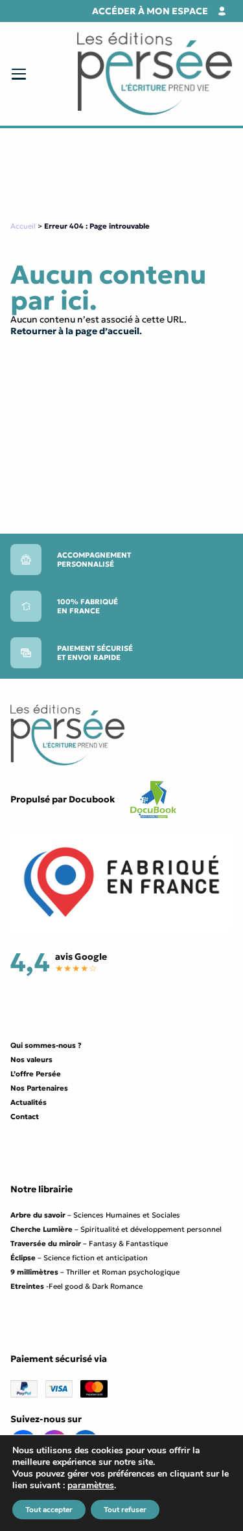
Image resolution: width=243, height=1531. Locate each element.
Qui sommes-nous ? (46, 1045)
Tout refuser (125, 1509)
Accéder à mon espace (150, 11)
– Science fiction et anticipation (79, 1257)
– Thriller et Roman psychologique (94, 1271)
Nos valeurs (31, 1059)
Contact (24, 1116)
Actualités (28, 1102)
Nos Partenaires (39, 1088)
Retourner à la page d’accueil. (76, 331)
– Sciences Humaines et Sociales (95, 1214)
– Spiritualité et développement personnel (116, 1229)
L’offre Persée (35, 1073)
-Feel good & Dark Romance (76, 1286)
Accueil (23, 226)
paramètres (90, 1485)
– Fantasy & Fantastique (89, 1243)
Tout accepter (49, 1509)
